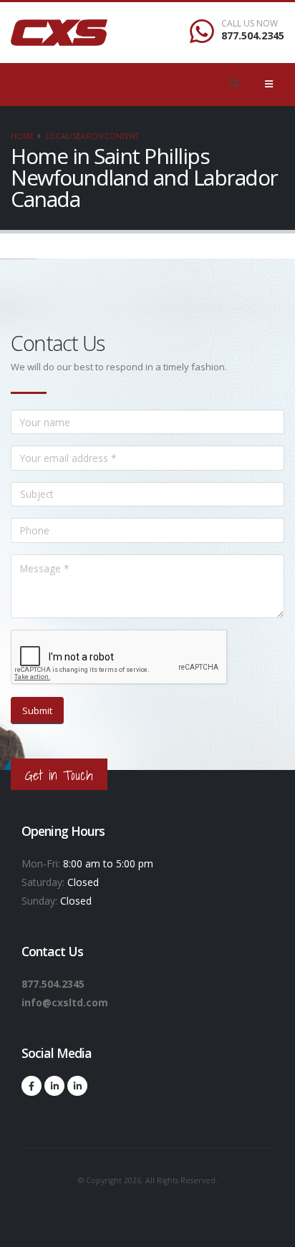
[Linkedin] (54, 1086)
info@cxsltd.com (64, 1002)
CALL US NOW (249, 24)
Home (22, 136)
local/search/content (92, 136)
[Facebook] (31, 1086)
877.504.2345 (252, 35)
